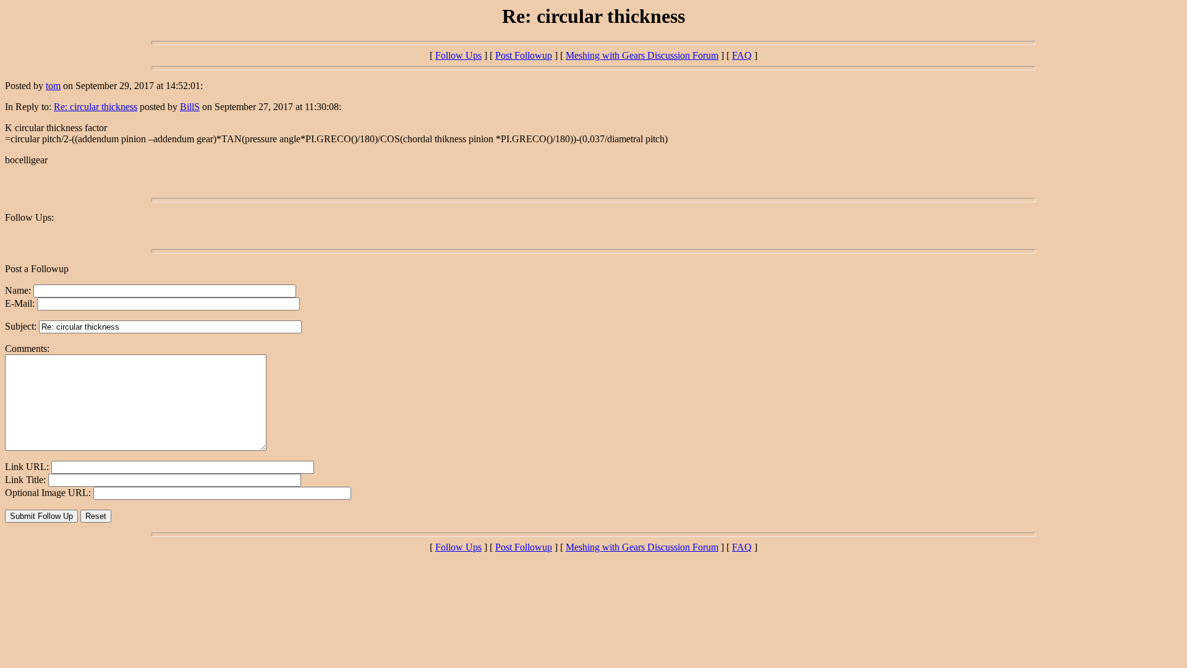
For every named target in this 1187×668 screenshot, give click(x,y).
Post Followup (523, 55)
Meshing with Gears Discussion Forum (642, 55)
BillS (190, 106)
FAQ (742, 55)
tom (53, 85)
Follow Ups (458, 55)
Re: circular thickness (95, 106)
